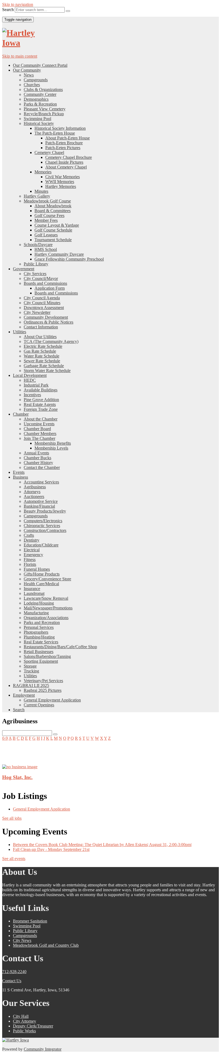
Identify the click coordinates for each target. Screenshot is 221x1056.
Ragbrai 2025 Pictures (42, 690)
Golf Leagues (46, 235)
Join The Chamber (39, 438)
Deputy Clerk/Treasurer (33, 1026)
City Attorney (24, 1021)
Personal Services (39, 627)
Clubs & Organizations (43, 89)
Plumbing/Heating (39, 637)
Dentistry (31, 540)
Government (23, 268)
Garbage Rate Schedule (44, 365)
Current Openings (39, 705)
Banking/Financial (39, 506)
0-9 (5, 738)
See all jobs (12, 818)
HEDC (30, 380)
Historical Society (39, 123)
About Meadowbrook (52, 206)
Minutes (41, 191)
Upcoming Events (39, 424)
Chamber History (38, 462)
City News (22, 940)
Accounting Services (41, 482)
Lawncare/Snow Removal (46, 598)
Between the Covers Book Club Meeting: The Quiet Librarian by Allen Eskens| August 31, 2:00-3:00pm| (102, 844)
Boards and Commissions (45, 283)
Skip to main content (19, 56)
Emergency (33, 554)
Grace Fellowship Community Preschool (69, 259)
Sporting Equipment (41, 661)
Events (19, 472)
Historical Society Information (60, 128)
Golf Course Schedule (53, 230)
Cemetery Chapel (49, 152)
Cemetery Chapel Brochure (68, 157)
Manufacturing (36, 613)
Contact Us (11, 980)
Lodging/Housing (39, 603)
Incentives (32, 394)
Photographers (36, 632)
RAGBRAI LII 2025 (31, 685)
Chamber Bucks (37, 457)
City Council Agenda (42, 298)
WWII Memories (59, 181)
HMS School (45, 249)
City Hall (21, 1016)
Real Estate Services (41, 642)
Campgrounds (36, 80)
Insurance (32, 588)
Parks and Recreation (42, 622)
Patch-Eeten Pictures (62, 147)
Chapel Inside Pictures (64, 162)
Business (20, 477)
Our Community (27, 70)
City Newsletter (37, 312)
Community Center (40, 94)
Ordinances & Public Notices (48, 322)
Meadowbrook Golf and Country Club (46, 945)
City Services (35, 273)
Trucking (31, 671)
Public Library (36, 264)
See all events (13, 858)
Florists (30, 564)
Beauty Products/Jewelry (45, 511)
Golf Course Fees (49, 215)
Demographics (36, 99)
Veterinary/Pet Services (43, 680)
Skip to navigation (17, 4)
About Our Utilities (40, 336)
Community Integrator (42, 1049)
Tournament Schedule (53, 239)
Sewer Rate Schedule (42, 361)
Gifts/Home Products (42, 574)
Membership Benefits (52, 443)
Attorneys (32, 491)
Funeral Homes (37, 569)
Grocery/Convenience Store (47, 579)
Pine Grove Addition (41, 399)
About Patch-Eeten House (67, 138)
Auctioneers (34, 496)
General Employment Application (52, 700)
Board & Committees (52, 210)
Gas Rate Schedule (40, 351)
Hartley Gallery (37, 196)
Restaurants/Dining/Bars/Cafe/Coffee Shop (60, 646)
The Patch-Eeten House (54, 133)
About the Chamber (40, 419)
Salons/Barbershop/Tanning (47, 656)
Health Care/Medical (41, 583)
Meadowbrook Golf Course (47, 201)
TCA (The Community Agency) (51, 341)
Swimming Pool (37, 118)
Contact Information (41, 327)
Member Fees (46, 220)
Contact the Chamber (42, 467)
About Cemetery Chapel (66, 167)
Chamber (21, 414)
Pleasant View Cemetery (44, 109)
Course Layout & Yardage (56, 225)
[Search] (68, 11)
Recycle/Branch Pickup (44, 113)
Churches (32, 84)
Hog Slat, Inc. (17, 777)
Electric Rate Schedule (43, 346)
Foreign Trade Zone (41, 409)
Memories (42, 172)
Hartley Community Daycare (59, 254)
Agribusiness (35, 487)
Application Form (49, 288)
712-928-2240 (14, 971)
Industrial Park (36, 385)
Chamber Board (37, 428)
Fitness (30, 559)
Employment (24, 695)
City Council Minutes (42, 302)
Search (8, 9)
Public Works (24, 1031)
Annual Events (36, 453)
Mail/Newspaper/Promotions (48, 608)
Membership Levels (51, 448)
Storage (30, 666)
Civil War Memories (62, 176)
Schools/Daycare (38, 244)
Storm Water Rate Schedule (47, 370)
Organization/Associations (46, 617)
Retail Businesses (38, 651)
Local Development (30, 375)
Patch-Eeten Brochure (64, 143)
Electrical (32, 550)
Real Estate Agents (40, 404)
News (29, 75)
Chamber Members (40, 433)
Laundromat (34, 593)
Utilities (19, 331)
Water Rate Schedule (41, 356)
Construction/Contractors (45, 530)
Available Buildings (40, 390)
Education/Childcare (41, 545)
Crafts (29, 535)
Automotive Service (41, 501)
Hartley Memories (60, 186)
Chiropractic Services (42, 525)
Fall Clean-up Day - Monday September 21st (51, 849)
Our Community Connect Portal (40, 65)
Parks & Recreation (40, 104)
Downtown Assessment (44, 307)
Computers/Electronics (43, 520)
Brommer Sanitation (30, 921)
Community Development (46, 317)
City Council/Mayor (41, 278)
